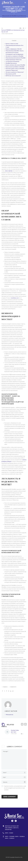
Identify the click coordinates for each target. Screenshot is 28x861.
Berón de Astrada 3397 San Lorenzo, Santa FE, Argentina (12, 827)
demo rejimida (8, 170)
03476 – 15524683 (9, 836)
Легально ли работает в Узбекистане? (15, 72)
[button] (22, 724)
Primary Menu (25, 3)
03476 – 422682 (9, 832)
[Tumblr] (8, 691)
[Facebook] (2, 691)
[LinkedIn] (10, 691)
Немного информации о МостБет (14, 49)
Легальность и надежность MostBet (14, 56)
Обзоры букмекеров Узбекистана (14, 59)
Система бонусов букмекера (12, 61)
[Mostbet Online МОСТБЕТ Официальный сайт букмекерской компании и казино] (8, 732)
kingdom (5, 686)
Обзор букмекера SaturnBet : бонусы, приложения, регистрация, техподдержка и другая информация (15, 52)
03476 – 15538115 (9, 838)
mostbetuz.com (15, 298)
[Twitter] (4, 691)
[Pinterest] (6, 691)
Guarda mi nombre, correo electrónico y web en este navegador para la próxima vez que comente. (15, 787)
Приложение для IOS (11, 74)
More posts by (9, 714)
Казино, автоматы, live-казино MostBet (15, 65)
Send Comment (9, 796)
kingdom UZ (13, 686)
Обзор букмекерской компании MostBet (15, 57)
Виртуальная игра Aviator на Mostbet (15, 66)
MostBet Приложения (11, 63)
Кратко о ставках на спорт (12, 43)
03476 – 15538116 (19, 836)
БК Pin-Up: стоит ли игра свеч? (13, 75)
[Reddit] (12, 691)
